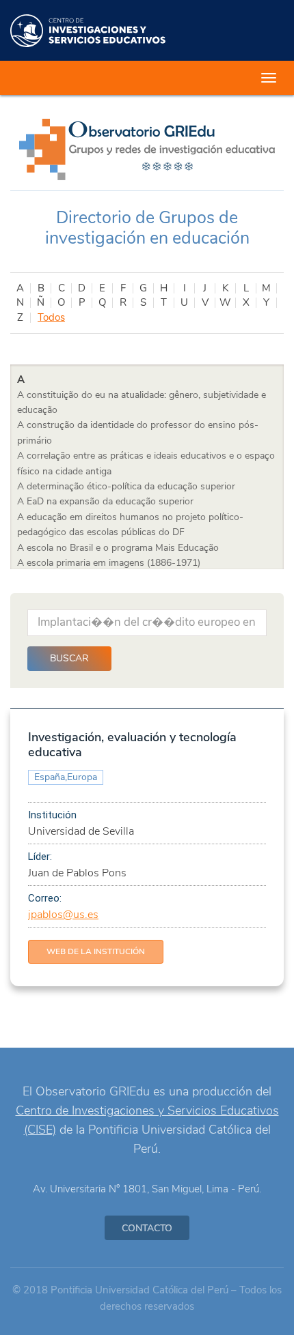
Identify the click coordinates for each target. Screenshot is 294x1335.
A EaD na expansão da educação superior (105, 501)
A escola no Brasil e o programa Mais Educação (118, 547)
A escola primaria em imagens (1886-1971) (108, 562)
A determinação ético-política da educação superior (126, 486)
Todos (51, 318)
